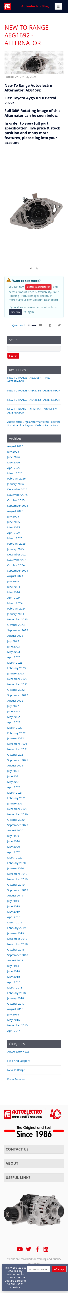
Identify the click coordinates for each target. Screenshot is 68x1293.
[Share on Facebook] (50, 325)
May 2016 (13, 1020)
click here (15, 312)
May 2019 (13, 911)
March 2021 (14, 792)
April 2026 (13, 468)
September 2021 (17, 760)
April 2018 (13, 982)
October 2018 (16, 949)
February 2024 (16, 608)
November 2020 (17, 814)
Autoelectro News (18, 1051)
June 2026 (13, 457)
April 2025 (13, 532)
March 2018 (14, 987)
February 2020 (16, 863)
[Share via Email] (40, 325)
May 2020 (13, 846)
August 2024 (15, 576)
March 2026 (14, 473)
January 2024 (15, 614)
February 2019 (16, 928)
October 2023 (16, 625)
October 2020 (16, 819)
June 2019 (13, 906)
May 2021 (13, 781)
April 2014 (13, 1030)
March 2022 (14, 727)
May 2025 (13, 527)
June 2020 (13, 841)
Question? (18, 325)
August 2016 (15, 1009)
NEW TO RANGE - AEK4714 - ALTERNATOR (33, 390)
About (12, 1163)
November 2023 (17, 619)
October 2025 (16, 500)
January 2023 (15, 673)
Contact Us (17, 1149)
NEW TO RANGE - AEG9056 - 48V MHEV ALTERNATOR (32, 410)
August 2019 (15, 895)
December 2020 (17, 809)
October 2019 (16, 884)
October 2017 (16, 1003)
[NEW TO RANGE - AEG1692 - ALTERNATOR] (34, 73)
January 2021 (15, 803)
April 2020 (13, 852)
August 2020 (15, 830)
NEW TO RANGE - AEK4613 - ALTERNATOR (33, 399)
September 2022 (17, 695)
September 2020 (17, 825)
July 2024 (13, 581)
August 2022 (15, 700)
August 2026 (15, 446)
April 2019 (13, 917)
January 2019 (15, 933)
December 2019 (17, 874)
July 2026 (13, 451)
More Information (38, 1269)
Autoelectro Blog (35, 6)
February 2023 (16, 668)
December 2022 (17, 679)
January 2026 (15, 484)
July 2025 (13, 516)
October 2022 (16, 689)
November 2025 (17, 495)
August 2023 (15, 635)
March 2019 (14, 922)
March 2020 (14, 857)
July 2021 (13, 771)
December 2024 (17, 554)
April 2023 (13, 657)
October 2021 (16, 754)
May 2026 (13, 462)
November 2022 (17, 684)
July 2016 (13, 1014)
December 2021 (17, 743)
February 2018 (16, 993)
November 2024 (17, 560)
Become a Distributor (38, 286)
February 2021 (16, 798)
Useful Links (18, 1177)
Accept (61, 1269)
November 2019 (17, 879)
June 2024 (13, 587)
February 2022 (16, 733)
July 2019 (13, 901)
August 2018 (15, 960)
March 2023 (14, 662)
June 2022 (13, 711)
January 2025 (15, 549)
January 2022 (15, 738)
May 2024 (13, 592)
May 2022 (13, 717)
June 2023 (13, 646)
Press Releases (16, 1079)
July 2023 (13, 641)
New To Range (16, 1070)
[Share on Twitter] (59, 325)
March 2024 (14, 603)
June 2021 (13, 776)
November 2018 (17, 944)
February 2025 (16, 543)
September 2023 (17, 630)
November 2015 (17, 1025)
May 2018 (13, 976)
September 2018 (17, 955)
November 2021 (17, 749)
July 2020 (13, 836)
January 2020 (15, 868)
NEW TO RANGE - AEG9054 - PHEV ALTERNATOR (28, 379)
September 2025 (17, 505)
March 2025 (14, 538)
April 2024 (13, 597)
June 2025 (13, 522)
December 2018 (17, 938)
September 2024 (17, 570)
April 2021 (13, 787)
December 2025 (17, 489)
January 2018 (15, 998)
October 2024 (16, 565)
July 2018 (13, 966)
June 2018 (13, 971)
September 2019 (17, 890)
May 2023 (13, 651)
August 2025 (15, 511)
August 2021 (15, 765)
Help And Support (18, 1060)
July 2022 (13, 706)
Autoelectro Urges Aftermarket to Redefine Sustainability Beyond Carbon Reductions (33, 423)
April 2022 (13, 722)
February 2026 (16, 478)
